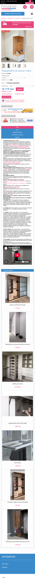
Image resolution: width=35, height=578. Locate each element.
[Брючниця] (17, 445)
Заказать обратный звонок (13, 13)
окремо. (18, 187)
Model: (4, 31)
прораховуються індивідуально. (13, 186)
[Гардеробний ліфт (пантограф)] (17, 406)
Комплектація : (6, 75)
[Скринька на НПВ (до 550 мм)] (17, 288)
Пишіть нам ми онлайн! (14, 101)
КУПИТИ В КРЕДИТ (7, 94)
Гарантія (3, 1)
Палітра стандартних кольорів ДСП (11, 163)
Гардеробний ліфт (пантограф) (17, 423)
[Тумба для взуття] (17, 366)
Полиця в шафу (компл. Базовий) (17, 502)
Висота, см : (5, 79)
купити (19, 89)
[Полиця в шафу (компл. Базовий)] (17, 485)
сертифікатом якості (8, 161)
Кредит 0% (9, 1)
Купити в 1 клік (19, 94)
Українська (30, 1)
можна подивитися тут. (24, 147)
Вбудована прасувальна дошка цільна (17, 541)
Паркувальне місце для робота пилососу (17, 344)
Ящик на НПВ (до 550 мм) (17, 305)
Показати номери (32, 7)
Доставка (14, 1)
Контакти (3, 3)
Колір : (3, 83)
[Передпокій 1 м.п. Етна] (3, 65)
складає (11, 194)
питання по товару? (6, 97)
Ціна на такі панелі (13, 145)
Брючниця (17, 462)
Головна (3, 18)
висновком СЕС (17, 161)
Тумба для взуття (17, 384)
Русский (33, 1)
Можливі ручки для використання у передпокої (14, 180)
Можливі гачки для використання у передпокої (14, 183)
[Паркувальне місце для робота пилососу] (17, 327)
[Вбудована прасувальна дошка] (17, 524)
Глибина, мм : (5, 86)
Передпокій (10, 18)
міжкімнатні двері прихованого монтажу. (19, 146)
